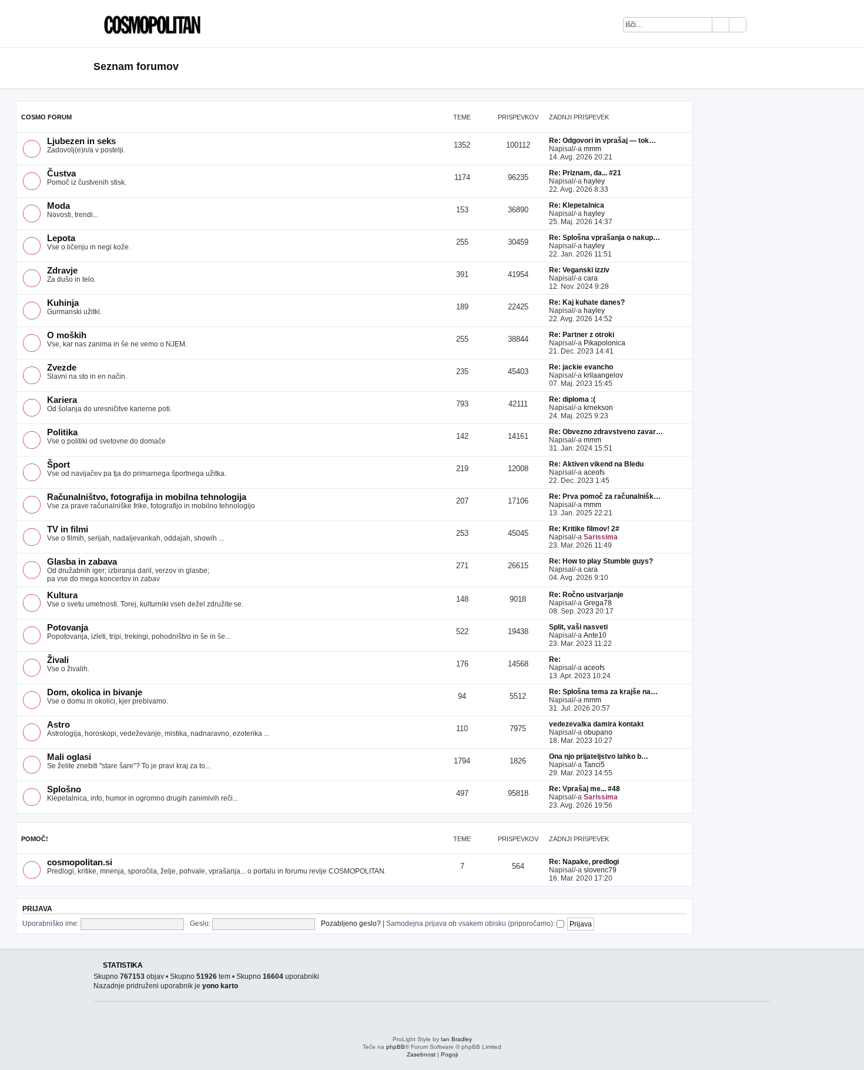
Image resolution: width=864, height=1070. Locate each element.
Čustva (61, 173)
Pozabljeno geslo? (351, 923)
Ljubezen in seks (81, 141)
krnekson (598, 408)
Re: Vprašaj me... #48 (584, 789)
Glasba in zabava (82, 561)
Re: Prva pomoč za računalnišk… (605, 496)
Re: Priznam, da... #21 (585, 173)
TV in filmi (67, 529)
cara (591, 278)
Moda (58, 206)
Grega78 (598, 603)
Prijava (37, 908)
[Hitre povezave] (766, 67)
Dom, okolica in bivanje (94, 692)
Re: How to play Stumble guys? (601, 561)
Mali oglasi (69, 757)
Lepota (61, 238)
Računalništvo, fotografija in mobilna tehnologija (146, 497)
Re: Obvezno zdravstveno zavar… (606, 432)
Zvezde (61, 367)
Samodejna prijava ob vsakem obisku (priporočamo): (471, 923)
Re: (555, 659)
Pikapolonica (604, 343)
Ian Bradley (456, 1039)
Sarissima (601, 537)
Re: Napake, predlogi (584, 862)
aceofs (594, 472)
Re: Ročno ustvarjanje (586, 595)
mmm (592, 149)
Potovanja (67, 627)
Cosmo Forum (46, 117)
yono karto (220, 986)
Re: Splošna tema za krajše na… (603, 692)
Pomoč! (34, 838)
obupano (598, 732)
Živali (58, 660)
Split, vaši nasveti (578, 627)
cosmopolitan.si (79, 862)
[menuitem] (761, 26)
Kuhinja (63, 303)
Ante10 (595, 635)
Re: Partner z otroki (581, 335)
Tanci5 (594, 765)
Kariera (62, 400)
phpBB (395, 1047)
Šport (58, 464)
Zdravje (62, 270)
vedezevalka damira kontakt (596, 724)
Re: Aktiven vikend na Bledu (596, 464)
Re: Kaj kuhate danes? (587, 302)
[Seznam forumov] (149, 23)
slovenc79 (600, 870)
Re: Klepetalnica (576, 205)
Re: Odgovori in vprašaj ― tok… (602, 140)
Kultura (62, 595)
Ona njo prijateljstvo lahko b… (598, 756)
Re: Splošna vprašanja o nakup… (604, 238)
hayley (594, 181)
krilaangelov (603, 375)
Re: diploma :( (572, 399)
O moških (66, 335)
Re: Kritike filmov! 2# (584, 529)
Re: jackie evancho (581, 367)
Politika (62, 432)
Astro (58, 724)
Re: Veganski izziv (579, 270)
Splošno (64, 789)
